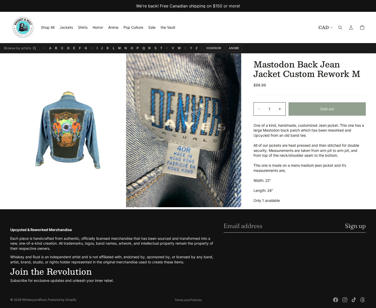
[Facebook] (336, 300)
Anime (234, 48)
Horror (214, 48)
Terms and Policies (188, 300)
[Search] (340, 27)
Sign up (355, 226)
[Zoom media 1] (67, 130)
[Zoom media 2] (183, 130)
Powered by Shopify (62, 300)
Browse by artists (17, 48)
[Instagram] (345, 300)
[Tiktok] (354, 300)
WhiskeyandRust (34, 300)
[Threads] (363, 300)
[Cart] (362, 27)
